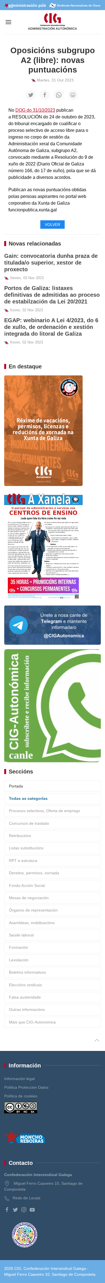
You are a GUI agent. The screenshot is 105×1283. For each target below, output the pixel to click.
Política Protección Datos (26, 1087)
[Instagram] (24, 1209)
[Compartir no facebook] (45, 95)
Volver (52, 224)
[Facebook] (7, 1209)
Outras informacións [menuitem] (27, 1009)
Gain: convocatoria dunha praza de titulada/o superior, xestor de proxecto (51, 262)
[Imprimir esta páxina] (73, 95)
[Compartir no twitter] (31, 95)
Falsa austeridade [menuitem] (25, 997)
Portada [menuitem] (16, 786)
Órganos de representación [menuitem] (33, 910)
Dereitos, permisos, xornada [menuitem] (34, 873)
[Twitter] (15, 1209)
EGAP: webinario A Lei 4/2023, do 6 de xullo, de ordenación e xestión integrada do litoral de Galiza (51, 327)
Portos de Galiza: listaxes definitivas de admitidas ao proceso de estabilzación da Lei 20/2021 (52, 295)
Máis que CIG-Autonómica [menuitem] (32, 1022)
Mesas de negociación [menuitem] (29, 898)
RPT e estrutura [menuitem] (23, 860)
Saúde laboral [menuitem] (21, 935)
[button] (8, 22)
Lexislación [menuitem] (19, 960)
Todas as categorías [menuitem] (28, 798)
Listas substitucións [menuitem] (26, 848)
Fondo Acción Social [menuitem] (27, 885)
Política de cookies (20, 1096)
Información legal (19, 1078)
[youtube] (32, 1209)
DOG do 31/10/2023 (35, 110)
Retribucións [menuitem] (20, 835)
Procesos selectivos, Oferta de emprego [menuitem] (44, 810)
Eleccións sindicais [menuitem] (25, 985)
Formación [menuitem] (18, 947)
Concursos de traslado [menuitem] (29, 823)
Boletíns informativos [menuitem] (27, 972)
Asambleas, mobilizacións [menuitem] (32, 922)
